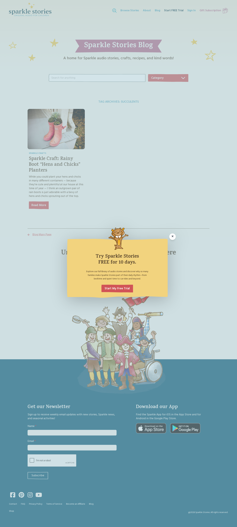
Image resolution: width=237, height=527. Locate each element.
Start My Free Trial (117, 288)
